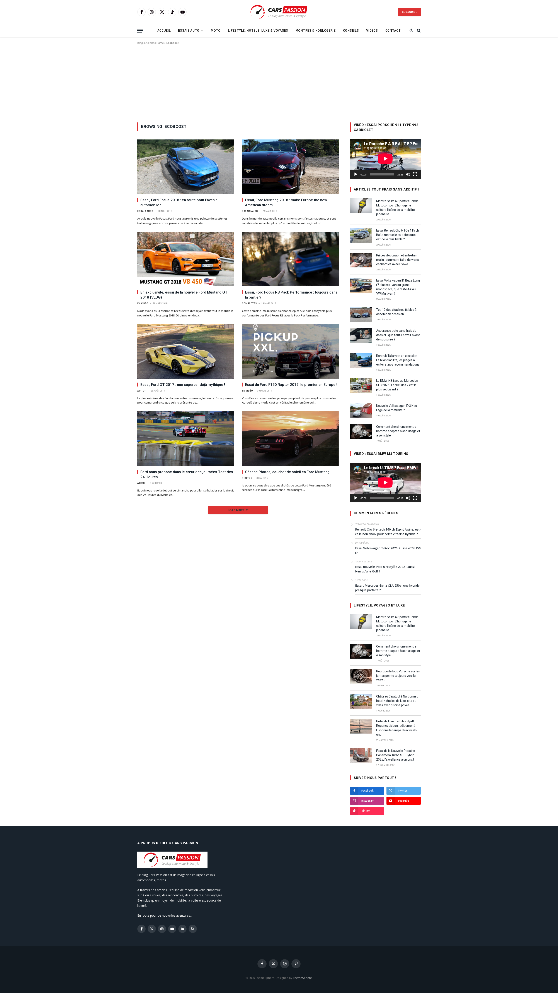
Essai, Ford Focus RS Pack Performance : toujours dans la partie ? (291, 294)
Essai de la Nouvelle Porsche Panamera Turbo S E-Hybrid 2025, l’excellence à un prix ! (395, 755)
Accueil (164, 30)
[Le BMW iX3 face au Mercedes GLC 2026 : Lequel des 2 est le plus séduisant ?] (361, 385)
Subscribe (409, 12)
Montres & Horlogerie (316, 30)
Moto (216, 30)
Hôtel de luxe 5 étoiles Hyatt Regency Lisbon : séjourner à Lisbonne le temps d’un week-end (396, 728)
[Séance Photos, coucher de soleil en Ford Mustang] (290, 438)
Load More (236, 510)
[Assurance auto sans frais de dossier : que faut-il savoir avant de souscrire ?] (361, 335)
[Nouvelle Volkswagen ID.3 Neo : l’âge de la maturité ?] (361, 410)
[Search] (418, 31)
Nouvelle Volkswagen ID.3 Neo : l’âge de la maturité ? (397, 408)
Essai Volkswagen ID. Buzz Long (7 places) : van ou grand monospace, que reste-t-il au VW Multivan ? (398, 287)
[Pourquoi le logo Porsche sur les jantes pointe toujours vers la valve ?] (361, 676)
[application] (385, 159)
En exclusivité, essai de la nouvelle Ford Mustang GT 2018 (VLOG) (184, 294)
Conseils (351, 30)
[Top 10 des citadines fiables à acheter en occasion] (361, 314)
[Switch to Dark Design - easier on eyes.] (411, 31)
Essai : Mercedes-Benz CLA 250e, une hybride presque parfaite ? (387, 587)
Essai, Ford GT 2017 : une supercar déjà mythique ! (182, 384)
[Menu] (140, 31)
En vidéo (142, 303)
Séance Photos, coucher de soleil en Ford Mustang (287, 472)
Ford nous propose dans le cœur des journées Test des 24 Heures (186, 474)
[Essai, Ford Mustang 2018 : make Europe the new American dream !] (290, 166)
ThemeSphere (302, 978)
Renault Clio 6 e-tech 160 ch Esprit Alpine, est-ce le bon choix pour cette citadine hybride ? (388, 531)
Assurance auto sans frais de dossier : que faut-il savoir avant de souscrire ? (398, 335)
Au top (141, 391)
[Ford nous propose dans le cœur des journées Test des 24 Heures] (185, 438)
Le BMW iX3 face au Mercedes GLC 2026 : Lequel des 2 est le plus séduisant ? (397, 385)
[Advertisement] (279, 82)
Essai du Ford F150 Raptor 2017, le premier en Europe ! (291, 384)
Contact (393, 30)
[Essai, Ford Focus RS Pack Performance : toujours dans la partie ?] (290, 259)
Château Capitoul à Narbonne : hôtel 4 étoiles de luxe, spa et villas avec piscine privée (397, 701)
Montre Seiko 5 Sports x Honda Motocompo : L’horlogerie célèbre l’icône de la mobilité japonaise (397, 207)
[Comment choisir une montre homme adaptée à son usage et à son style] (361, 431)
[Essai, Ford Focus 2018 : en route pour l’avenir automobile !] (185, 166)
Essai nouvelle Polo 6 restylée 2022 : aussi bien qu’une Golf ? (385, 569)
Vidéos (372, 30)
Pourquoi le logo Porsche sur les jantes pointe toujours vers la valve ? (398, 676)
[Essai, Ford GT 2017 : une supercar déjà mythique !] (185, 351)
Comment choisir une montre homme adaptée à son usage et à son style (398, 431)
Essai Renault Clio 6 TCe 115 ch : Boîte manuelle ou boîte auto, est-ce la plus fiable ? (398, 235)
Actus (141, 483)
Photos (247, 478)
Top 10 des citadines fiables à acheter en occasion (396, 312)
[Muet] (408, 174)
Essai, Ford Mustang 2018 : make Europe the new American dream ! (286, 202)
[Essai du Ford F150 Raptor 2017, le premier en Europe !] (290, 351)
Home (160, 43)
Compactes (249, 303)
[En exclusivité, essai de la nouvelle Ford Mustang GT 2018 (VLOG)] (185, 259)
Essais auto (188, 30)
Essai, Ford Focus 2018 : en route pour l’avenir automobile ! (178, 202)
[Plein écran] (415, 174)
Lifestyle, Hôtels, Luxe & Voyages (258, 30)
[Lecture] (356, 174)
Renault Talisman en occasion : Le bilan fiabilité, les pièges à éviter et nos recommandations (397, 360)
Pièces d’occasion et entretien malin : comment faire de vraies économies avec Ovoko (398, 260)
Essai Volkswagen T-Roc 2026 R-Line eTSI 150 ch (388, 550)
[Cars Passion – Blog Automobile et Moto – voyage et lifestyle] (279, 12)
